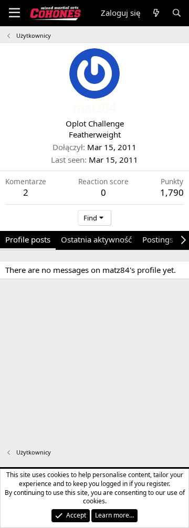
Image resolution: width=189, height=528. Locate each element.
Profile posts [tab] (27, 239)
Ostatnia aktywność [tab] (96, 239)
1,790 (172, 192)
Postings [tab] (157, 239)
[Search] (176, 13)
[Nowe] (155, 13)
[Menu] (14, 13)
